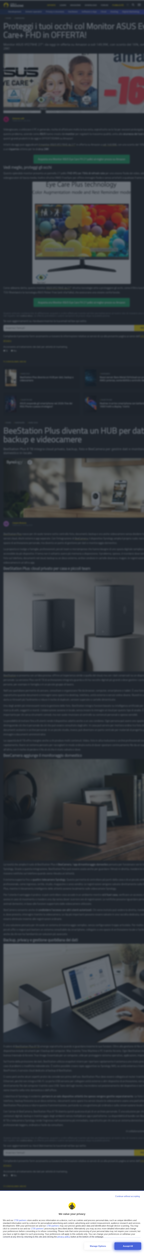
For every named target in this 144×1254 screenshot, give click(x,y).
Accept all (128, 1246)
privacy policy (63, 1236)
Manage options (98, 1246)
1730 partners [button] (20, 1220)
